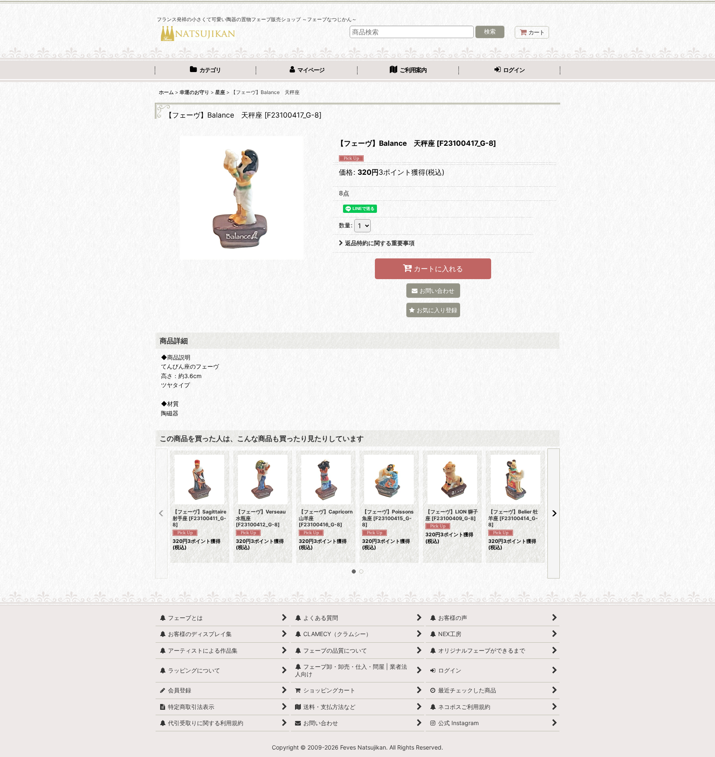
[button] (433, 310)
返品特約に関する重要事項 (380, 242)
